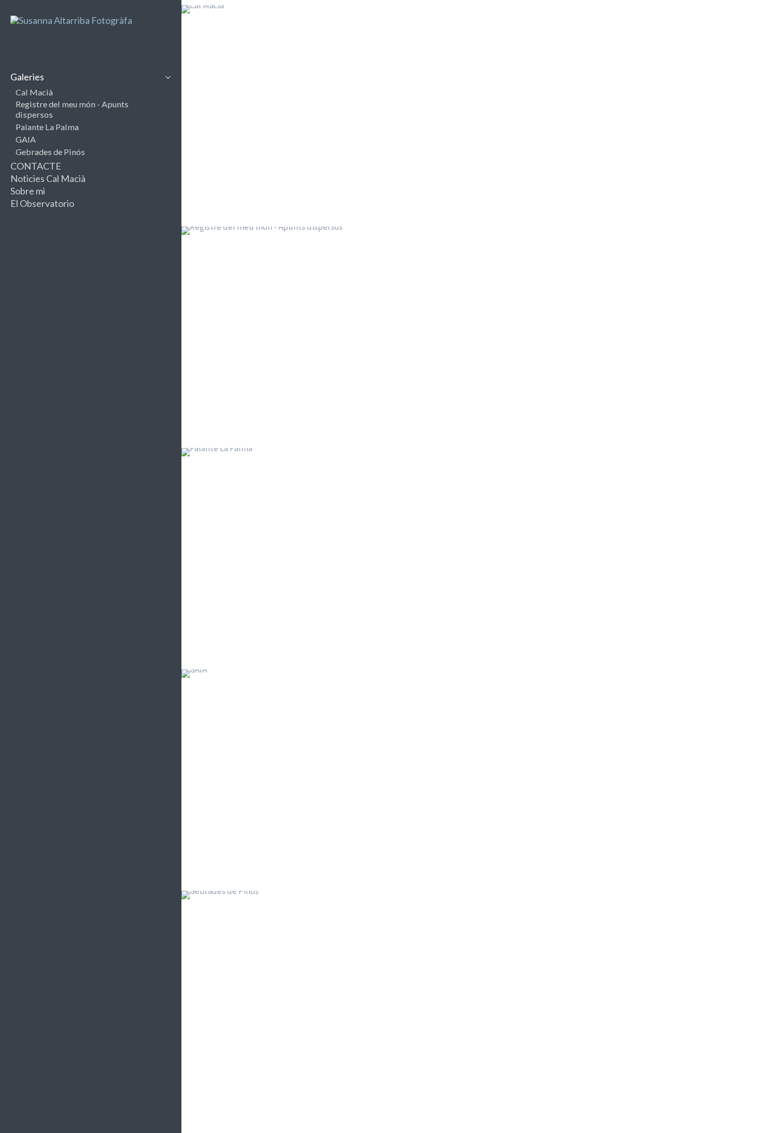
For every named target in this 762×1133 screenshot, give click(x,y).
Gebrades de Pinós (50, 152)
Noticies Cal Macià (48, 178)
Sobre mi (27, 191)
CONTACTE (35, 166)
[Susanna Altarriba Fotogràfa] (71, 20)
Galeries (27, 76)
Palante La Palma (47, 127)
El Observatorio (42, 203)
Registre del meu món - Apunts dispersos (72, 109)
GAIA (26, 139)
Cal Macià (34, 92)
